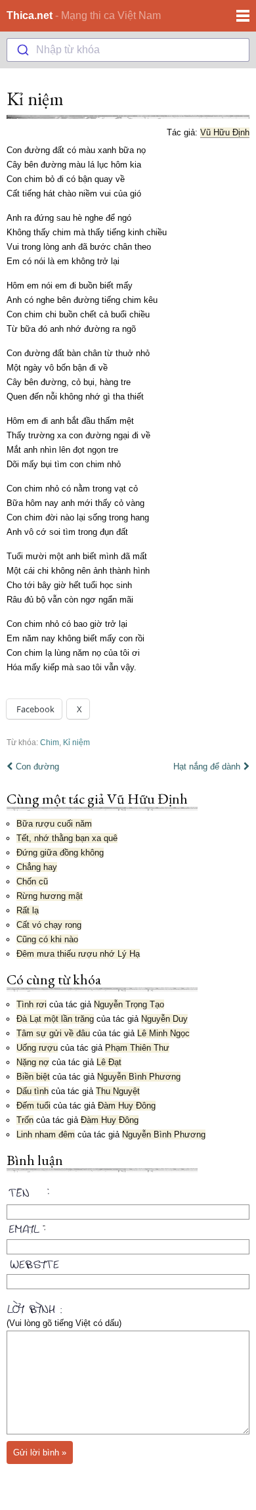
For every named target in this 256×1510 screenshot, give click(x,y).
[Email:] (128, 1226)
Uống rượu (37, 1048)
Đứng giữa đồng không (60, 853)
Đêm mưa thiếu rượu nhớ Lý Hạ (78, 954)
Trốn (24, 1120)
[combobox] (128, 50)
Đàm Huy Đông (127, 1105)
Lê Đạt (108, 1062)
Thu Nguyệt (118, 1091)
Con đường (37, 766)
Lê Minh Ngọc (163, 1033)
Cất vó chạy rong (48, 925)
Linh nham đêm (45, 1134)
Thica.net (30, 15)
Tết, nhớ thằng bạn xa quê (66, 838)
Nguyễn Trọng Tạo (129, 1004)
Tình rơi (31, 1004)
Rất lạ (27, 910)
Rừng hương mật (49, 896)
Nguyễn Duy (164, 1019)
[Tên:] (128, 1194)
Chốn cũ (32, 881)
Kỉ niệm (35, 98)
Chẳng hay (36, 867)
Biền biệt (33, 1077)
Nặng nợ (32, 1062)
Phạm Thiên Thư (137, 1048)
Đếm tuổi (33, 1105)
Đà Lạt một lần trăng (55, 1019)
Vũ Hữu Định (224, 132)
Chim (49, 742)
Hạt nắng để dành (206, 766)
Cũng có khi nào (47, 939)
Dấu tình (32, 1091)
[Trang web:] (128, 1261)
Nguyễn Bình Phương (139, 1077)
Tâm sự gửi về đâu (53, 1033)
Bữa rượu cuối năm (54, 824)
